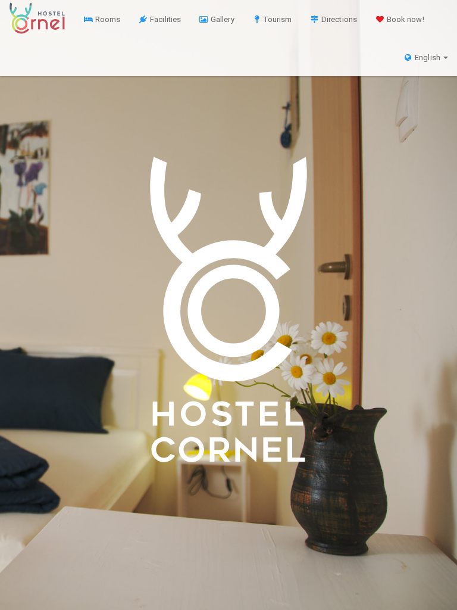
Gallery (221, 19)
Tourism (277, 19)
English (427, 57)
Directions (338, 19)
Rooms (107, 19)
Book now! (404, 19)
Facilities (164, 19)
